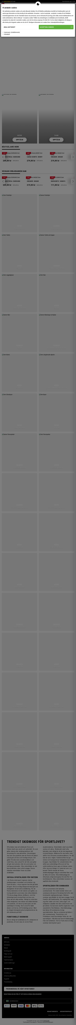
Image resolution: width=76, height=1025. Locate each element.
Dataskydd (7, 34)
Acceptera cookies (47, 27)
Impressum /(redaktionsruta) (12, 32)
